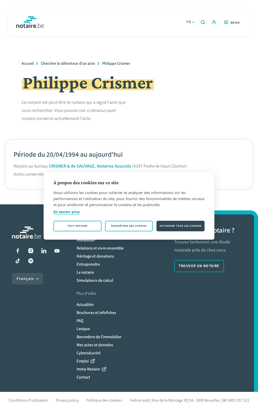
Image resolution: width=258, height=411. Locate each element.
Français (25, 278)
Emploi (83, 361)
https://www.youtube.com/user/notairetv (57, 251)
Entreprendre (88, 264)
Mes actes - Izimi (213, 22)
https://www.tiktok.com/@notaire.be (18, 261)
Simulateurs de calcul (95, 280)
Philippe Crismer (116, 63)
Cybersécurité (89, 353)
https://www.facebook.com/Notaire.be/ (18, 251)
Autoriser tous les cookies (181, 226)
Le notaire (85, 272)
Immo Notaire (88, 369)
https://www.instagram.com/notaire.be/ (31, 251)
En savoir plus (66, 211)
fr (188, 22)
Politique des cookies (104, 400)
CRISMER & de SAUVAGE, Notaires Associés (90, 166)
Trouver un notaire (199, 266)
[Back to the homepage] (30, 22)
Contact (83, 377)
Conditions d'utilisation (28, 400)
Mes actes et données (95, 344)
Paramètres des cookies (129, 226)
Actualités (85, 304)
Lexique (83, 328)
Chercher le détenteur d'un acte (68, 63)
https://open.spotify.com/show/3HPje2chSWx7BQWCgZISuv (31, 261)
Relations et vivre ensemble (100, 248)
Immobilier (86, 240)
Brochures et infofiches (96, 312)
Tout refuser (77, 226)
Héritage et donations (95, 256)
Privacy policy (67, 400)
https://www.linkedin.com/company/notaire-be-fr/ (44, 251)
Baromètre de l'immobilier (99, 336)
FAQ (80, 320)
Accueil (28, 63)
